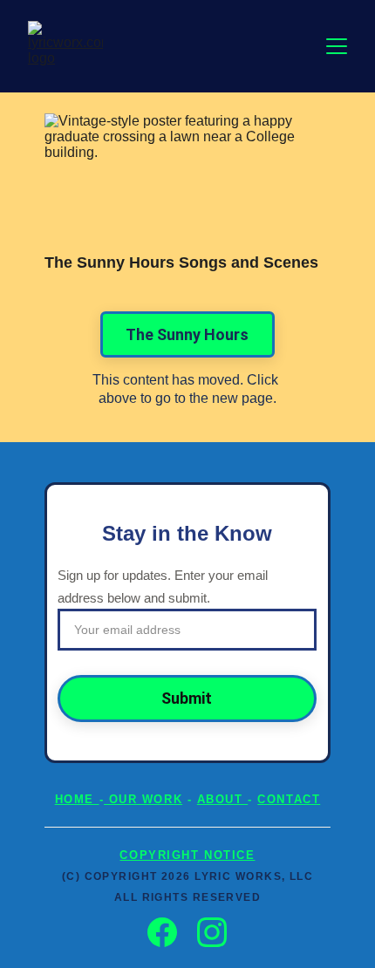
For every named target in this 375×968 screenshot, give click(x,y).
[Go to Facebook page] (170, 932)
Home (77, 799)
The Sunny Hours (187, 334)
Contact (288, 799)
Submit (186, 698)
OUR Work (143, 799)
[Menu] (336, 46)
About (222, 799)
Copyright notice (187, 855)
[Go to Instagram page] (212, 932)
